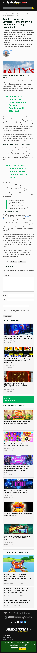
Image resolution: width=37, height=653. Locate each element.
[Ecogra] (27, 617)
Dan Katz (8, 605)
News (8, 14)
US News (22, 262)
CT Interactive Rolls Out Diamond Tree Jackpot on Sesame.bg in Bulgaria (16, 491)
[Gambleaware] (24, 613)
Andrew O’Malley (10, 341)
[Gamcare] (8, 613)
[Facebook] (21, 622)
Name (5, 295)
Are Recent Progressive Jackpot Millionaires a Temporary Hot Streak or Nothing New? (16, 385)
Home (4, 14)
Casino (13, 262)
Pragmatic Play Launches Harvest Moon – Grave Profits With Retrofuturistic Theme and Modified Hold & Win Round (17, 468)
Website (5, 304)
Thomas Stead (10, 426)
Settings (14, 648)
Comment (6, 275)
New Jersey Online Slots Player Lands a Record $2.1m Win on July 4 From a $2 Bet (18, 337)
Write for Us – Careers (8, 639)
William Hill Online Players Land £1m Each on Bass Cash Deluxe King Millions (16, 591)
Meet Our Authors (7, 637)
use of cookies (22, 645)
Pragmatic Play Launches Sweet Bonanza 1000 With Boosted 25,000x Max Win (17, 445)
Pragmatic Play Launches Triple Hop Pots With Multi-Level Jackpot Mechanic (17, 422)
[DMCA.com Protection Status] (14, 617)
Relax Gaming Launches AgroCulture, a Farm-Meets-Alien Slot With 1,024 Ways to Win (17, 537)
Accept (23, 648)
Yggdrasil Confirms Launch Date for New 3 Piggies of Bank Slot (18, 514)
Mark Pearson (14, 51)
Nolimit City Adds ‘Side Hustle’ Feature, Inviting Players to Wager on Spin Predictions (17, 360)
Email (5, 300)
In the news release (9, 148)
